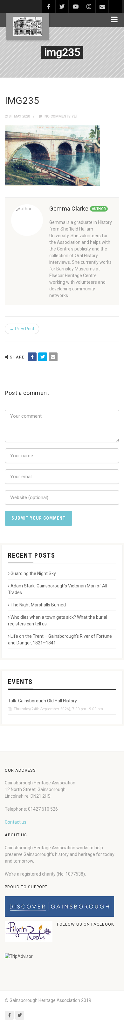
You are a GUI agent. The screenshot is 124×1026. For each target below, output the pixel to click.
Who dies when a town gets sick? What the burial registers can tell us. (57, 620)
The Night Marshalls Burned (38, 604)
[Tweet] (42, 356)
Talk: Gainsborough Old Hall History (42, 700)
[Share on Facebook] (32, 356)
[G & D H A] (27, 26)
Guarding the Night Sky (33, 573)
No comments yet (61, 116)
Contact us (15, 822)
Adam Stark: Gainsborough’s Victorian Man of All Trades (57, 589)
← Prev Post (22, 328)
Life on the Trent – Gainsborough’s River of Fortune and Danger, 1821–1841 (60, 639)
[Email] (53, 356)
